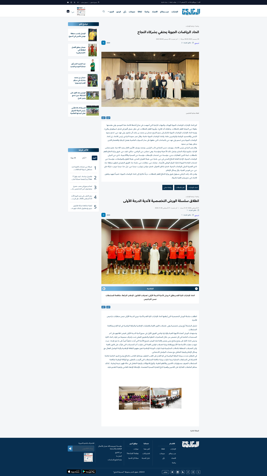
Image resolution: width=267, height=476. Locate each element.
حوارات (136, 449)
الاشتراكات (146, 453)
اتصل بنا (119, 456)
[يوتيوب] (68, 2)
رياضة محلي (168, 187)
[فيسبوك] (78, 2)
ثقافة (140, 12)
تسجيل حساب (84, 2)
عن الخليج (118, 452)
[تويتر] (74, 2)
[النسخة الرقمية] (81, 12)
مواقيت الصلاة (173, 2)
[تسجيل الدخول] (98, 2)
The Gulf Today (133, 453)
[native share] (103, 43)
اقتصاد (155, 12)
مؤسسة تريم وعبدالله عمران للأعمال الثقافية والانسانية (110, 447)
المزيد (111, 12)
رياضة (147, 12)
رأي (124, 12)
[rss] (183, 472)
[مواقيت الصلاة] (68, 12)
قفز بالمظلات (180, 187)
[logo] (191, 11)
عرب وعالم (164, 12)
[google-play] (89, 472)
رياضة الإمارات (190, 26)
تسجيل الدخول (93, 2)
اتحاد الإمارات (193, 187)
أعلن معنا (147, 449)
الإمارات (174, 12)
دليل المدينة (146, 458)
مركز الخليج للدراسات (115, 459)
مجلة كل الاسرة (133, 458)
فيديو (118, 12)
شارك (108, 43)
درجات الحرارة (164, 2)
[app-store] (74, 472)
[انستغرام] (71, 2)
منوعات (132, 12)
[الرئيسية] (190, 447)
